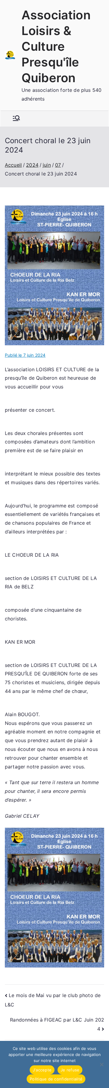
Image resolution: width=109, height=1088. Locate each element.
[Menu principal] (16, 119)
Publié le (25, 355)
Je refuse (70, 1069)
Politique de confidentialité (56, 1079)
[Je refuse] (101, 1064)
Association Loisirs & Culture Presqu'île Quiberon (56, 46)
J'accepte (42, 1069)
